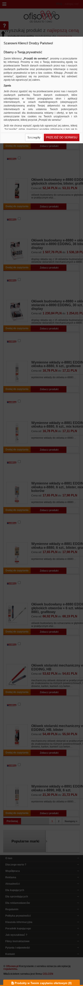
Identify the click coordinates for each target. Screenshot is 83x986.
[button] (34, 137)
